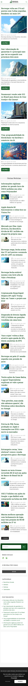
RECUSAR (7, 681)
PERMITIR (20, 681)
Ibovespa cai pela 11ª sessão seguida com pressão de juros (13, 359)
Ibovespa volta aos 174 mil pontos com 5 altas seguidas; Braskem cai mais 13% (13, 11)
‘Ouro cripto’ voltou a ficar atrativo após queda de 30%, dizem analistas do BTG (13, 338)
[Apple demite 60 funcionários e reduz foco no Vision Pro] (5, 218)
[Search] (24, 547)
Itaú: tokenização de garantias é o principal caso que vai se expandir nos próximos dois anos (14, 608)
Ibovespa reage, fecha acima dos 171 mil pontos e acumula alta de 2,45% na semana (14, 252)
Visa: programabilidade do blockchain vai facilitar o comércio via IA (12, 137)
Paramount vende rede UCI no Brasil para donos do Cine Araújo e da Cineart (13, 97)
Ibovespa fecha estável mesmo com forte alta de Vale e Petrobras (12, 275)
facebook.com (3, 558)
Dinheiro (5, 584)
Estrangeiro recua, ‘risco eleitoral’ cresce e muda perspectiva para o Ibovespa (13, 452)
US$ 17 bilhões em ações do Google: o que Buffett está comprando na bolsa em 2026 (14, 496)
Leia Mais (5, 43)
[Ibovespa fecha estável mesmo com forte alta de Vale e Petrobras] (5, 284)
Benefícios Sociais (8, 582)
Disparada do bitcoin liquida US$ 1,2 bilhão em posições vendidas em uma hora (13, 317)
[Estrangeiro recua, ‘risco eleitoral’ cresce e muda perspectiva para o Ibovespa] (5, 461)
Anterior (5, 538)
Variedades (6, 589)
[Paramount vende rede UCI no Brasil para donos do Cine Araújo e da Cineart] (14, 110)
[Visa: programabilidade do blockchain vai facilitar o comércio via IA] (14, 151)
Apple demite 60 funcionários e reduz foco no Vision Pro (13, 210)
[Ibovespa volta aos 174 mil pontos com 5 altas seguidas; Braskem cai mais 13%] (14, 24)
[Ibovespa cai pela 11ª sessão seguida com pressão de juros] (5, 368)
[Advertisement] (14, 647)
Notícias (5, 587)
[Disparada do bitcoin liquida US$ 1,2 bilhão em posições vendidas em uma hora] (5, 327)
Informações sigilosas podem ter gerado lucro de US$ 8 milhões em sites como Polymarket (13, 624)
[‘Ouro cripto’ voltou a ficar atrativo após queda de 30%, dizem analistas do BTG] (5, 347)
